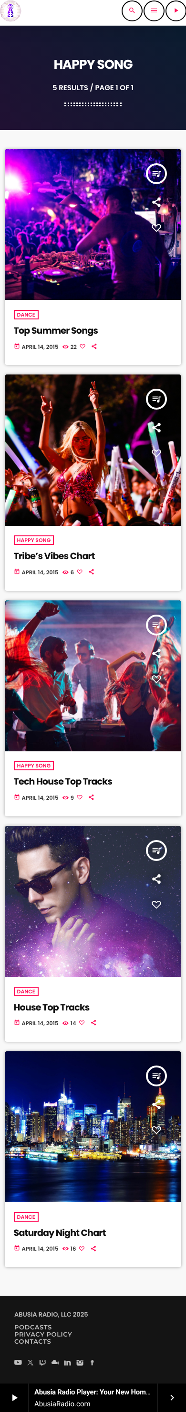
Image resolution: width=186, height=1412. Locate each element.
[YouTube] (18, 1363)
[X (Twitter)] (30, 1363)
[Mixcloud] (55, 1363)
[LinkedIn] (68, 1363)
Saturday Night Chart (60, 1232)
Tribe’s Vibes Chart (54, 556)
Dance (26, 314)
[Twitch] (43, 1363)
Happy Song (34, 540)
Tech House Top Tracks (63, 781)
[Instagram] (80, 1363)
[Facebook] (92, 1363)
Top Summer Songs (56, 330)
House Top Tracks (52, 1007)
